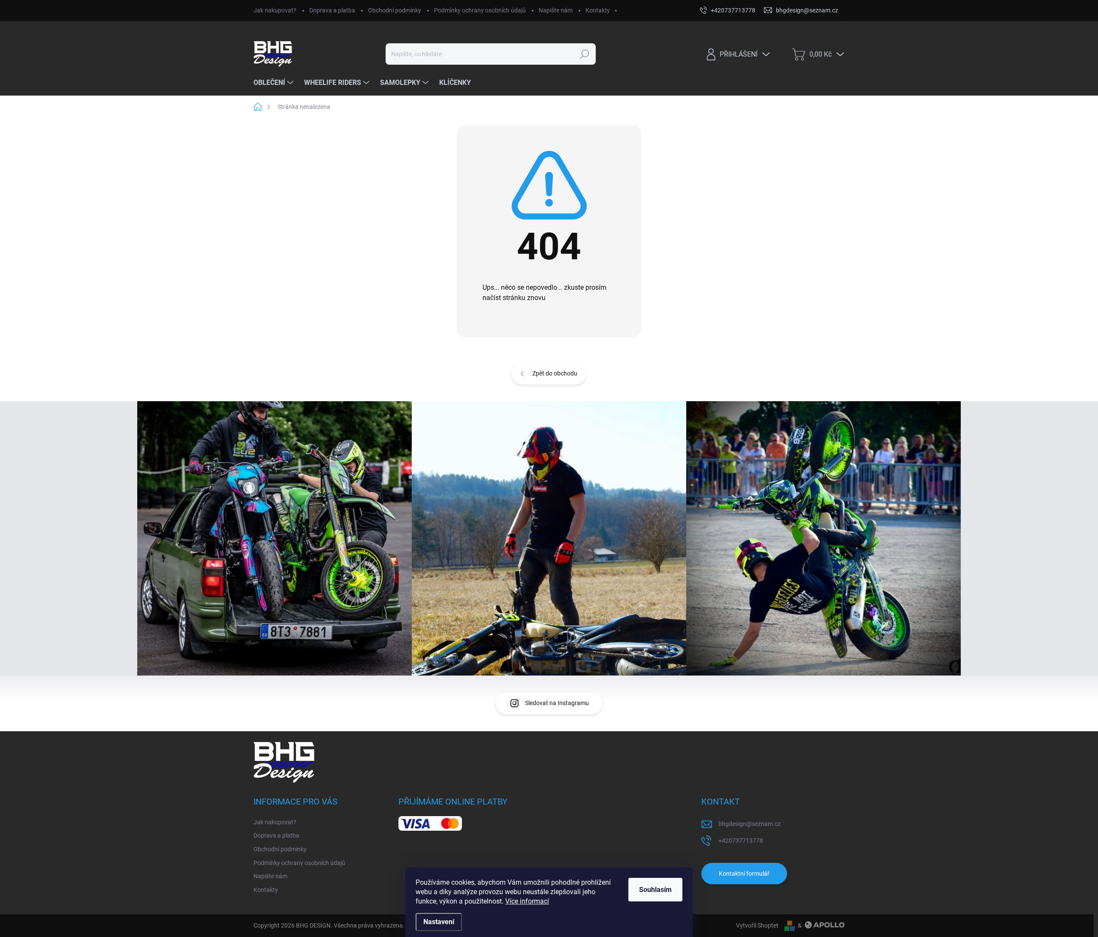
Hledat (585, 54)
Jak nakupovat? (274, 10)
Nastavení (438, 922)
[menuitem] (274, 83)
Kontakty (597, 10)
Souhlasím (655, 890)
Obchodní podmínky (394, 10)
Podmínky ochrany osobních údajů (480, 10)
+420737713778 (740, 840)
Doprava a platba (332, 10)
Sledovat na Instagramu (557, 703)
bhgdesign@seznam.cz (749, 823)
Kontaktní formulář (744, 873)
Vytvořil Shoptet (757, 925)
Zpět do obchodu (554, 373)
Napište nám (556, 10)
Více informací (527, 901)
